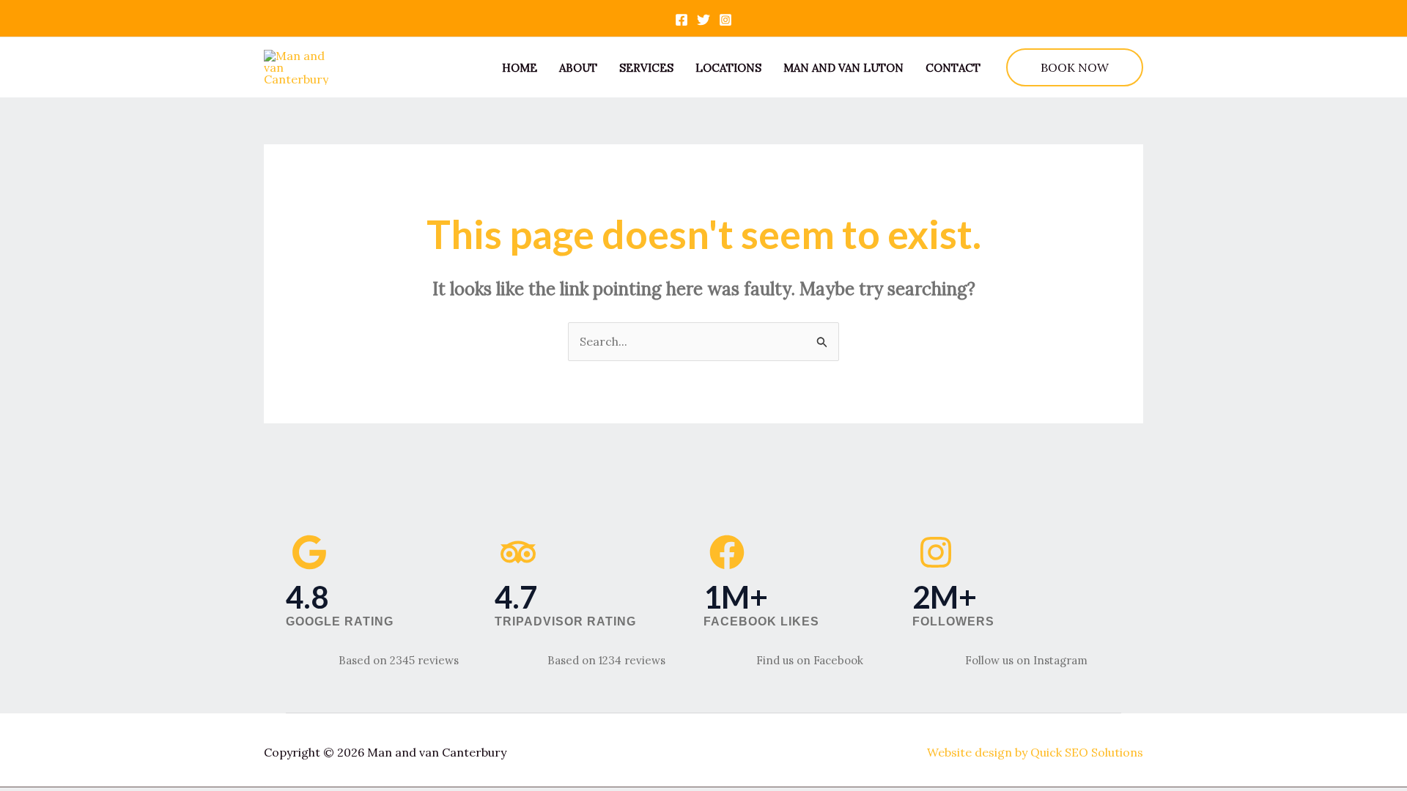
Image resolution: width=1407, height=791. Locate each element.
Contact (953, 68)
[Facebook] (681, 19)
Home (519, 68)
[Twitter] (703, 19)
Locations (728, 68)
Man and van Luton (843, 68)
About (578, 68)
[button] (1074, 67)
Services (646, 68)
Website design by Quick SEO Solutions (1035, 752)
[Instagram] (725, 19)
